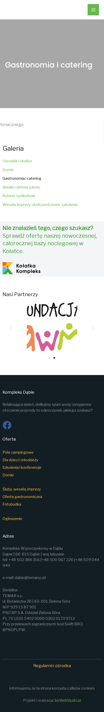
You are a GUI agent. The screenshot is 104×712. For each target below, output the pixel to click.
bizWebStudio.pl (68, 700)
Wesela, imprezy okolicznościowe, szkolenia (40, 204)
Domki (8, 170)
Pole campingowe (18, 452)
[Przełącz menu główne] (93, 9)
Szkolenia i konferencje (22, 467)
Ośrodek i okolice (17, 161)
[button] (10, 328)
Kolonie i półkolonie (19, 196)
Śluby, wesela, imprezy (22, 489)
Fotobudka (12, 504)
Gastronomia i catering (22, 178)
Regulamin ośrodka (52, 665)
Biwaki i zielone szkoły (21, 187)
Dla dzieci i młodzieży (20, 460)
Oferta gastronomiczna (22, 496)
